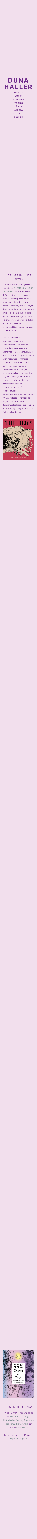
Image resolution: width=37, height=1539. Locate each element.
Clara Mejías (22, 1427)
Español (14, 1438)
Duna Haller (18, 83)
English (23, 1438)
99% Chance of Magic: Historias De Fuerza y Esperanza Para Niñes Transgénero (18, 1420)
